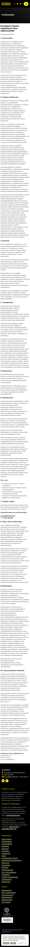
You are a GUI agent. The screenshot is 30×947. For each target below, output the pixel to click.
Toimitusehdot (6, 879)
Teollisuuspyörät (7, 870)
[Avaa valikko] (26, 4)
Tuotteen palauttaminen (10, 877)
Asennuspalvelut (7, 895)
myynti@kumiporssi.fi (7, 516)
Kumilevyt (5, 849)
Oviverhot (5, 867)
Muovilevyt (5, 863)
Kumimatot (5, 851)
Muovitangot (6, 865)
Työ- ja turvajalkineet (9, 872)
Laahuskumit (6, 853)
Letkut (4, 856)
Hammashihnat (7, 844)
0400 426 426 (8, 518)
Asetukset (20, 943)
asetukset (15, 940)
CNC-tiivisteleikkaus (9, 893)
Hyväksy (6, 943)
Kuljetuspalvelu (7, 900)
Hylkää (13, 943)
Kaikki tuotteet (7, 839)
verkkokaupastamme (13, 815)
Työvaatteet (6, 875)
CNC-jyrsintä (6, 902)
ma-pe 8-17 (24, 777)
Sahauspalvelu (7, 890)
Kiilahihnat (5, 846)
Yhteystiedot (6, 882)
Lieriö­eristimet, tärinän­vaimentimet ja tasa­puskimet (12, 859)
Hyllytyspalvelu (7, 897)
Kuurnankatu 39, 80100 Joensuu (14, 772)
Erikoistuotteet (7, 841)
